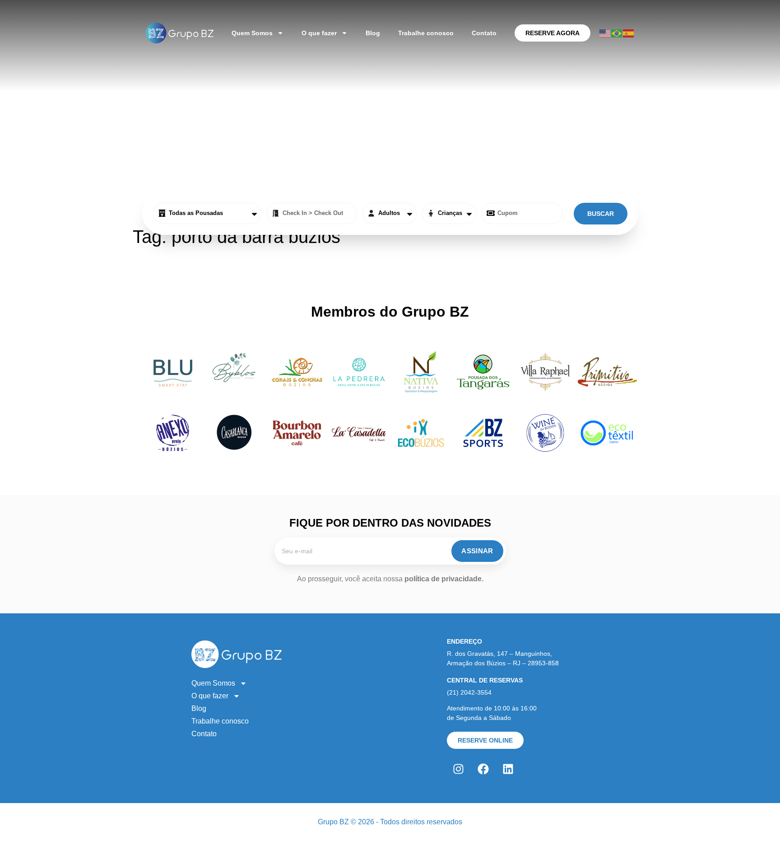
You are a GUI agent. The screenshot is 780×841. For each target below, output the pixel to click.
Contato (484, 33)
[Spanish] (629, 33)
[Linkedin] (508, 769)
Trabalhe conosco (426, 33)
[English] (605, 33)
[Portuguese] (617, 33)
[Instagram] (458, 769)
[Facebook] (483, 769)
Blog (373, 33)
